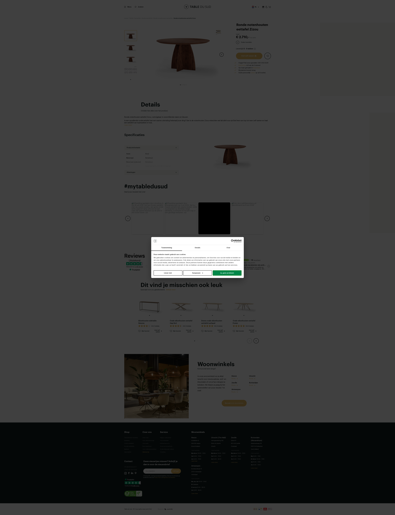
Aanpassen (196, 273)
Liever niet (168, 273)
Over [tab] (228, 248)
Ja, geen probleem (227, 273)
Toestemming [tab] (166, 248)
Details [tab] (197, 248)
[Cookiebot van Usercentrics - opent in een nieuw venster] (233, 241)
